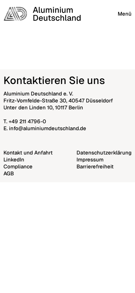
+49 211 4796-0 (27, 121)
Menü (125, 13)
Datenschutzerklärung (104, 152)
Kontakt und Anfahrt (28, 152)
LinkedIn (13, 159)
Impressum (90, 159)
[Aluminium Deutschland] (42, 14)
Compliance (18, 166)
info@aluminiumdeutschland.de (47, 128)
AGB (8, 173)
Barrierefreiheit (95, 166)
